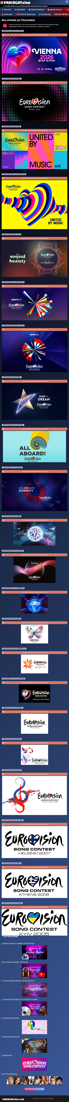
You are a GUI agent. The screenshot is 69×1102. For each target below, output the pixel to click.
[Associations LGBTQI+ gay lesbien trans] (34, 1046)
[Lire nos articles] (34, 73)
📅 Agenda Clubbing (36, 10)
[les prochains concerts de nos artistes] (34, 990)
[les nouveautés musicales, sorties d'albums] (34, 1008)
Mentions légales (48, 1098)
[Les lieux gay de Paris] (34, 1027)
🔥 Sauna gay (7, 14)
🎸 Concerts (6, 10)
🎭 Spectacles (19, 10)
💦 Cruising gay (45, 14)
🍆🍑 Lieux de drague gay (25, 14)
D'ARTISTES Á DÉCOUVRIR (35, 1089)
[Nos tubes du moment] (34, 971)
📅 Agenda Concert (55, 10)
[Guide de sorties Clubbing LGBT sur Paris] (34, 952)
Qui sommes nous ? (38, 1098)
